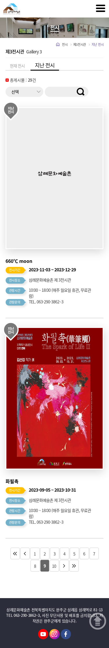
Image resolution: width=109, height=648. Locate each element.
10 (54, 566)
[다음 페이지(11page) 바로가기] (64, 566)
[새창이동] (43, 633)
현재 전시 (17, 66)
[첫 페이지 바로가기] (15, 554)
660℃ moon (19, 260)
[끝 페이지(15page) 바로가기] (74, 566)
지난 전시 (45, 65)
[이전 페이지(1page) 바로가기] (25, 554)
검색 (84, 92)
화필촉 (12, 481)
